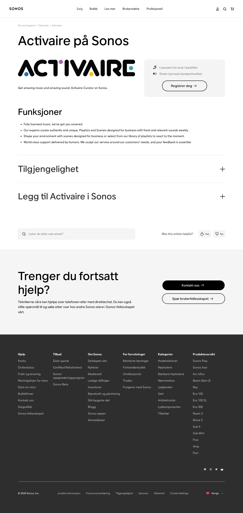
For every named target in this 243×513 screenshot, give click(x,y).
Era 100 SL (200, 400)
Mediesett (95, 374)
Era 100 (198, 394)
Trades (127, 380)
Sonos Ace (200, 367)
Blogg (92, 407)
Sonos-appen (97, 413)
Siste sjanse (61, 361)
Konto (22, 361)
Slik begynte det (99, 400)
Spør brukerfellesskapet (190, 299)
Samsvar (143, 493)
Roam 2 (198, 413)
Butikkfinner (25, 394)
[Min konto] (217, 8)
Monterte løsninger (136, 361)
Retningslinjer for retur (33, 380)
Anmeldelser (96, 420)
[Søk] (224, 8)
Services (44, 25)
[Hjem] (16, 9)
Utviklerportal (132, 374)
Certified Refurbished (67, 367)
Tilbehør (163, 413)
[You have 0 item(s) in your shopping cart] (232, 8)
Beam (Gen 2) (201, 380)
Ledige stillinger (98, 380)
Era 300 (198, 407)
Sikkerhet (159, 493)
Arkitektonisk (166, 400)
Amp (196, 446)
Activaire (57, 25)
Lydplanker (165, 387)
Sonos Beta (60, 384)
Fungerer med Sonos (137, 387)
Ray (195, 387)
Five (195, 440)
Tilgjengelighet (124, 493)
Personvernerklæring (98, 493)
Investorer (95, 387)
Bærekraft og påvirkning (104, 394)
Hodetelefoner (168, 361)
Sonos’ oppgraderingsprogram (68, 376)
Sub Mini (198, 433)
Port (196, 453)
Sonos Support (27, 25)
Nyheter (93, 367)
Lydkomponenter (169, 407)
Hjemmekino (166, 380)
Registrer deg (181, 86)
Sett (161, 394)
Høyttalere (165, 367)
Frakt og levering (29, 374)
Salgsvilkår (25, 407)
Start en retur (27, 387)
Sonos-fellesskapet (31, 413)
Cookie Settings (179, 493)
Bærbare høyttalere (171, 374)
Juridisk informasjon (68, 493)
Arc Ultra (199, 374)
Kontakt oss (190, 285)
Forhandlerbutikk (134, 367)
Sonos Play (200, 361)
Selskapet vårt (97, 361)
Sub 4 (196, 427)
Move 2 (198, 420)
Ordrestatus (26, 367)
